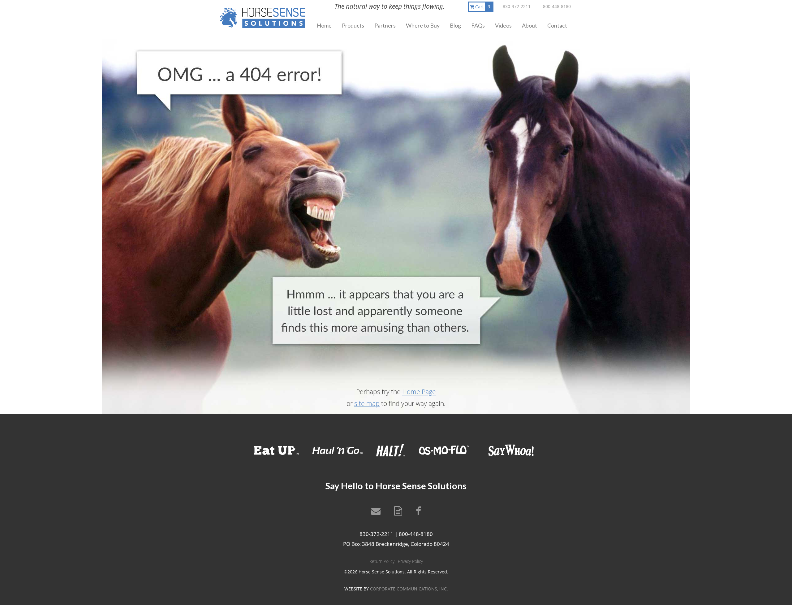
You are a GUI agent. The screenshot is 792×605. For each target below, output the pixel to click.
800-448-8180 (557, 6)
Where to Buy (423, 25)
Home (324, 25)
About (529, 25)
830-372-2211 (517, 6)
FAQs (478, 25)
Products (353, 25)
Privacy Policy (410, 561)
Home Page (419, 391)
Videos (503, 25)
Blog (455, 25)
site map (367, 403)
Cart (482, 7)
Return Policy (381, 561)
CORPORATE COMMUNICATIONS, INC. (409, 589)
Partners (385, 25)
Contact (557, 25)
